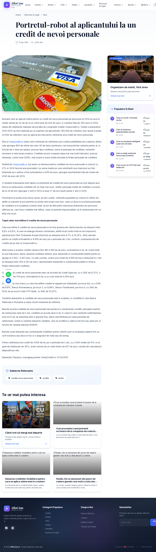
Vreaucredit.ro (16, 141)
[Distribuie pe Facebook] (8, 280)
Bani (45, 15)
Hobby (74, 5)
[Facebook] (6, 528)
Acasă (27, 5)
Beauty (131, 5)
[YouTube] (12, 528)
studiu (61, 378)
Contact (84, 518)
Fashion (117, 5)
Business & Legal (103, 5)
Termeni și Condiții (88, 527)
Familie (38, 5)
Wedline (144, 5)
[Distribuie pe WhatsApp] (8, 274)
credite (45, 378)
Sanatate (88, 5)
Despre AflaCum (87, 513)
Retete (51, 5)
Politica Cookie (87, 522)
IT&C (63, 5)
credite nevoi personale (22, 378)
